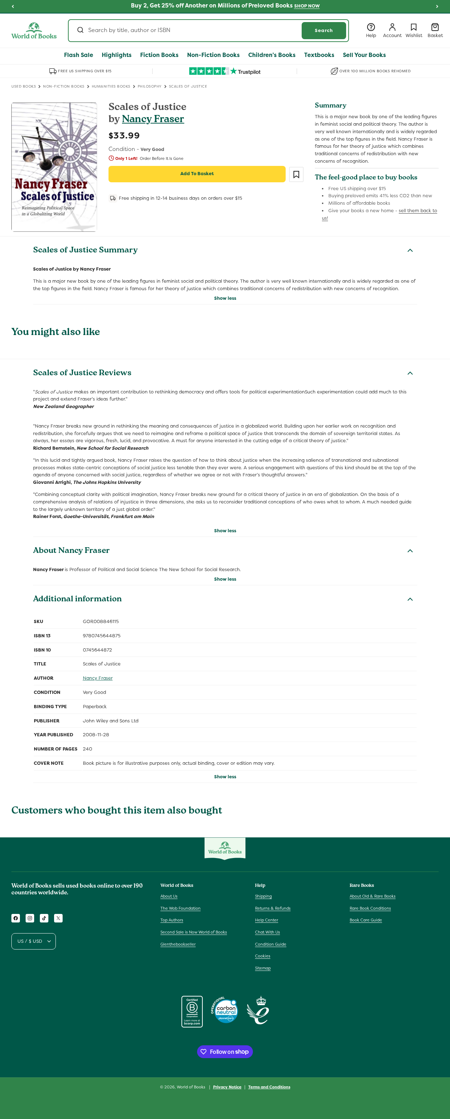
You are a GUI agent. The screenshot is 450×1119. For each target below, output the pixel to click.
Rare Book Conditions (370, 908)
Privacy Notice (227, 1086)
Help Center (266, 920)
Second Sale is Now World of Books (193, 932)
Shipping (263, 896)
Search (324, 30)
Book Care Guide (366, 920)
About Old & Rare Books (373, 896)
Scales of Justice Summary (85, 251)
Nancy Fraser (153, 120)
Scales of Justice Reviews (82, 374)
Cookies (262, 956)
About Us (169, 896)
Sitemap (263, 968)
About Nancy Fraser (71, 551)
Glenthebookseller (178, 944)
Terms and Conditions (269, 1086)
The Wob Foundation (180, 908)
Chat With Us (267, 932)
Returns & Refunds (273, 908)
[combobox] (208, 30)
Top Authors (171, 920)
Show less (225, 298)
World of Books (191, 1087)
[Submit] (80, 30)
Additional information (77, 600)
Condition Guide (270, 944)
